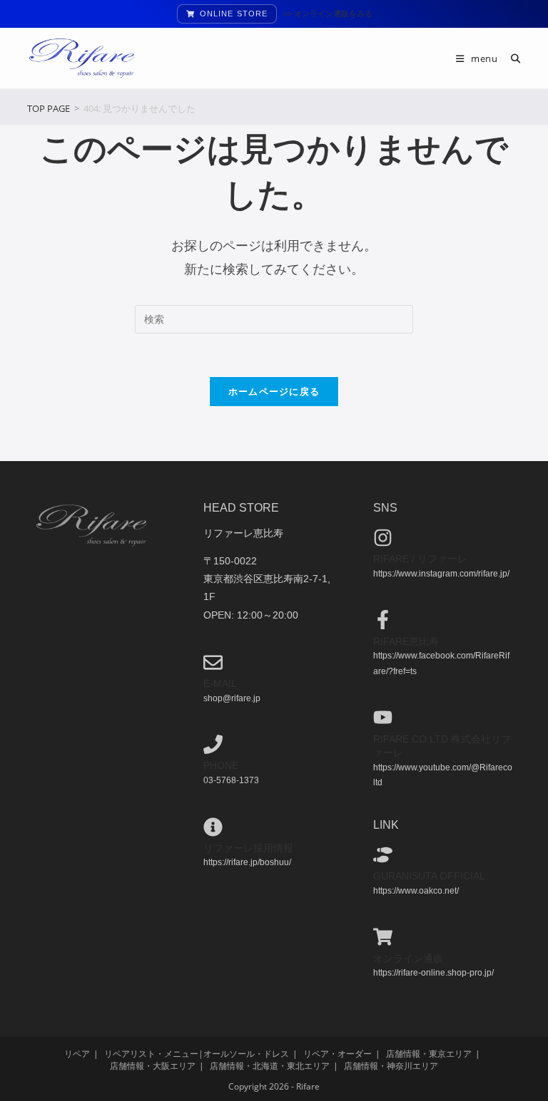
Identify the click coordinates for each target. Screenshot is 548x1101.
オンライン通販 (408, 958)
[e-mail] (213, 662)
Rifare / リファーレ (420, 558)
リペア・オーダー (337, 1053)
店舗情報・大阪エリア (153, 1065)
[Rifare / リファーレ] (382, 537)
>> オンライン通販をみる (327, 13)
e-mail (220, 683)
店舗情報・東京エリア (429, 1053)
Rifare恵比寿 (406, 641)
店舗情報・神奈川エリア (391, 1065)
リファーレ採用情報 (248, 848)
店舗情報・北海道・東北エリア (270, 1065)
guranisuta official (429, 876)
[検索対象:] (510, 58)
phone (220, 765)
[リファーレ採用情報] (213, 827)
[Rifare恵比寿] (382, 619)
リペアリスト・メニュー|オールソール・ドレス (196, 1053)
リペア (77, 1053)
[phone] (213, 744)
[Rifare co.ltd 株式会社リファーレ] (382, 717)
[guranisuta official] (382, 854)
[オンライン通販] (382, 936)
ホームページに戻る (274, 391)
